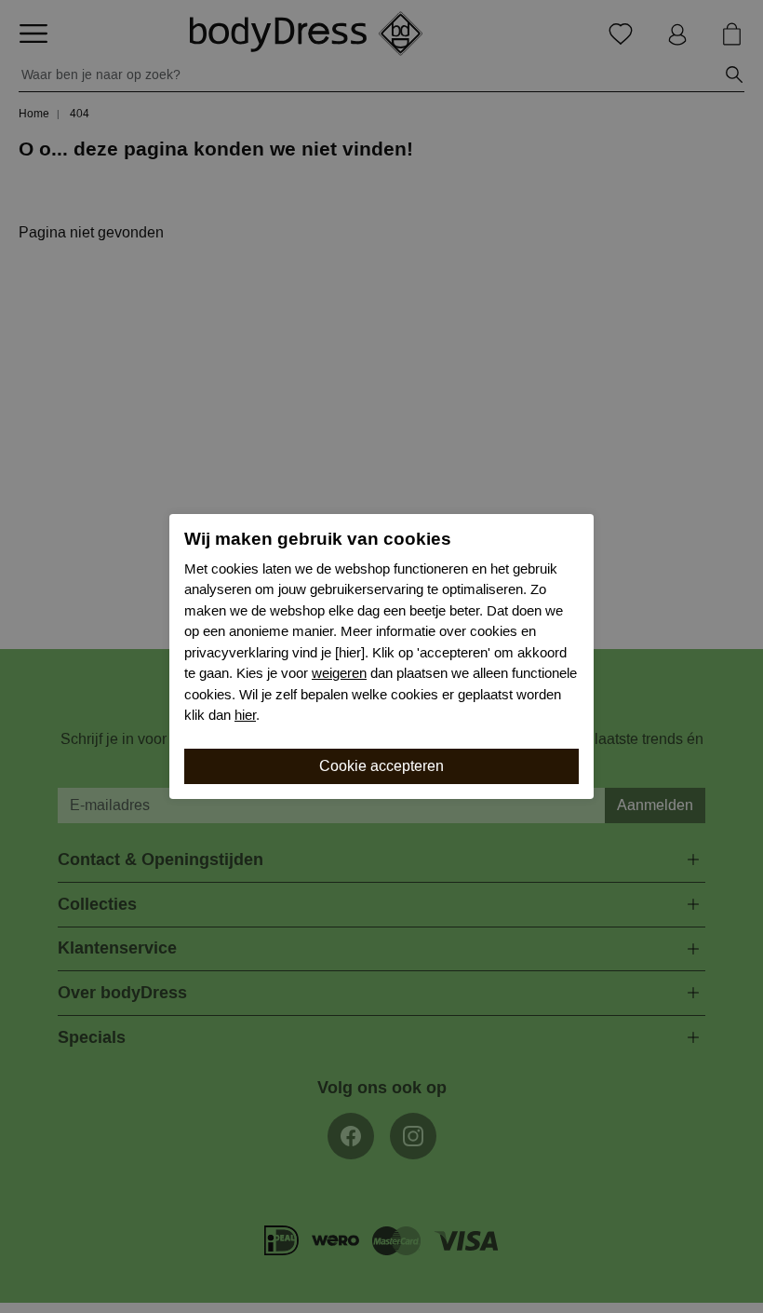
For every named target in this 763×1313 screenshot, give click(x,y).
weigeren (339, 673)
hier (245, 715)
